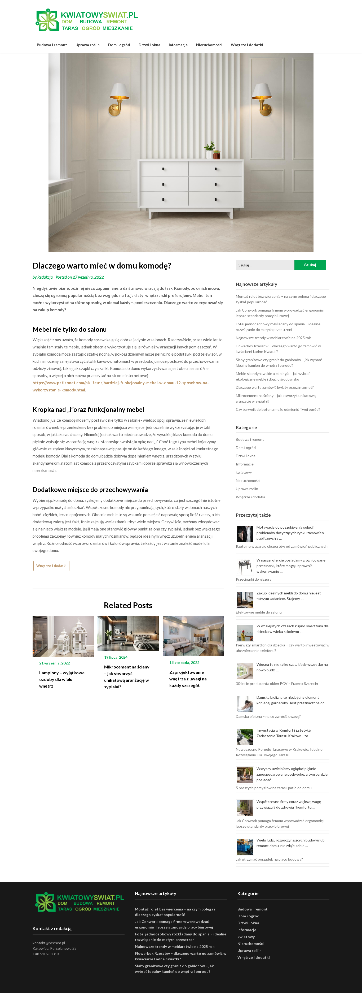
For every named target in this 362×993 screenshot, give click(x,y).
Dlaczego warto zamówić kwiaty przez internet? (275, 387)
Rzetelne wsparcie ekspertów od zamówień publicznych (282, 546)
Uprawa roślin (88, 44)
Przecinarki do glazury (253, 579)
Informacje (178, 44)
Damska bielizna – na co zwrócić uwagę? (268, 716)
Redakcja (45, 277)
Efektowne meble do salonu (259, 612)
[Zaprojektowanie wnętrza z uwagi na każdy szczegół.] (193, 634)
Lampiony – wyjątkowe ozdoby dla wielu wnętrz (62, 679)
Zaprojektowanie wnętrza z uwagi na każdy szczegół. (188, 679)
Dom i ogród (119, 44)
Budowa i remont (52, 44)
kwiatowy (244, 472)
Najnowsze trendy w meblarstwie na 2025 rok (273, 337)
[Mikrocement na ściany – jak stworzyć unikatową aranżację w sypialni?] (128, 631)
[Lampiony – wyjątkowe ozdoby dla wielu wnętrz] (63, 634)
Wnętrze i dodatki (247, 44)
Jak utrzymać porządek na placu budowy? (269, 859)
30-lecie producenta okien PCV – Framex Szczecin (277, 683)
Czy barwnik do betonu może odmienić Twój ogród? (278, 409)
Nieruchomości (209, 44)
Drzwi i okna (149, 44)
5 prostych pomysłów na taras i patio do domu (274, 787)
